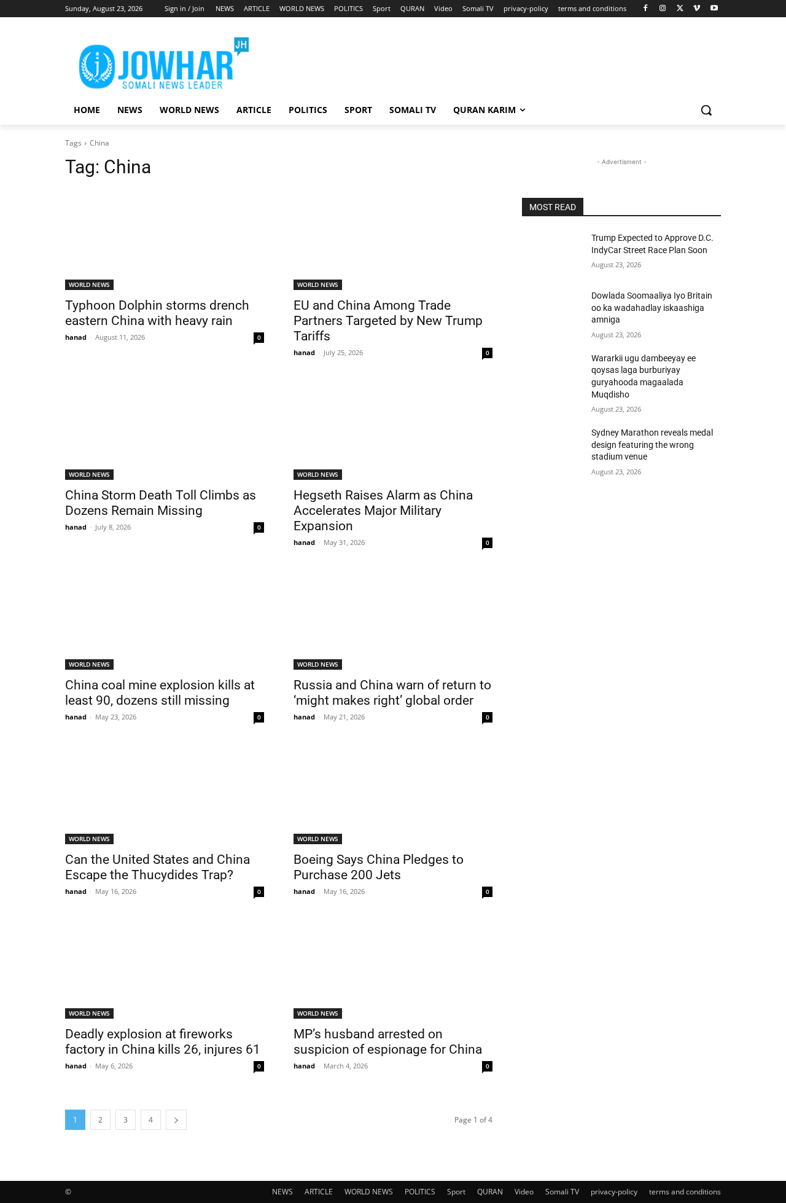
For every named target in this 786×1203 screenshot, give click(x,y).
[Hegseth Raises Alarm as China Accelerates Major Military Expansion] (393, 430)
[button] (706, 110)
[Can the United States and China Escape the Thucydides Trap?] (164, 794)
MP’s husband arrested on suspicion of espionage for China (388, 1042)
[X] (680, 9)
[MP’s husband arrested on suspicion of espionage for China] (393, 969)
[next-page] (176, 1120)
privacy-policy (614, 1191)
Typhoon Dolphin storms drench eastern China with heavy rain (157, 313)
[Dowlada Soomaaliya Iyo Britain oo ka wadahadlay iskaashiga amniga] (552, 311)
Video (524, 1191)
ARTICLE (319, 1191)
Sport (456, 1191)
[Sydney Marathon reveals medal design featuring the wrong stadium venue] (552, 448)
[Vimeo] (697, 9)
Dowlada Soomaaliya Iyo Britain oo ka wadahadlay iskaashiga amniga (651, 307)
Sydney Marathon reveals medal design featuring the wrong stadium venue (652, 444)
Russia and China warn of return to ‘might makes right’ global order (392, 693)
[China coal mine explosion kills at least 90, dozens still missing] (164, 620)
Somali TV (562, 1191)
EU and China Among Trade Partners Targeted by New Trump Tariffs (388, 320)
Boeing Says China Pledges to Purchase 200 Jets (379, 867)
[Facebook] (646, 9)
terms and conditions (685, 1191)
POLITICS (420, 1191)
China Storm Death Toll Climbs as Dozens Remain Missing (160, 503)
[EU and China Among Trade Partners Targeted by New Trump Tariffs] (393, 240)
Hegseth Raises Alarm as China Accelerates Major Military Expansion (383, 510)
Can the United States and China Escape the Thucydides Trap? (157, 867)
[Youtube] (714, 9)
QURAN (490, 1191)
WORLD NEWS (89, 284)
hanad (76, 337)
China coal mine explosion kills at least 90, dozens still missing (160, 693)
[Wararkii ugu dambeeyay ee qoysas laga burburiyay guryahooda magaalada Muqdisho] (552, 373)
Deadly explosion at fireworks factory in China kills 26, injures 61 (162, 1042)
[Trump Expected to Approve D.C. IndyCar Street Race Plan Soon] (552, 253)
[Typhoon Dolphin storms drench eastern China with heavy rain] (164, 240)
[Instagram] (663, 9)
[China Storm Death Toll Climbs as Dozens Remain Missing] (164, 430)
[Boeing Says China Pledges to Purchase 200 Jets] (393, 794)
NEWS (282, 1191)
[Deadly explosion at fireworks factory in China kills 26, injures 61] (164, 969)
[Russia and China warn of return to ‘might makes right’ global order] (393, 620)
